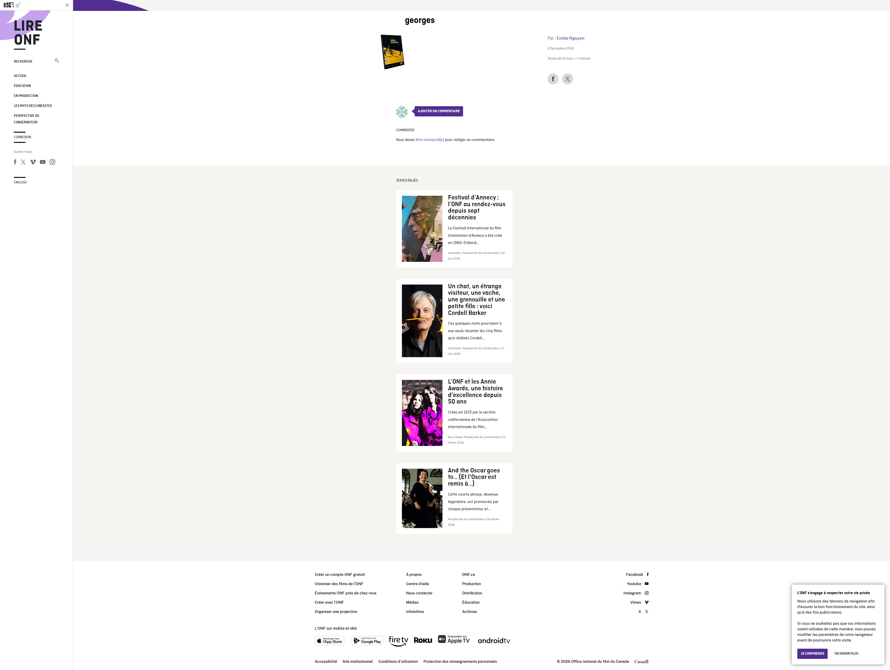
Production (471, 584)
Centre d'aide (417, 584)
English (20, 182)
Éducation (22, 86)
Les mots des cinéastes (33, 106)
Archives (469, 611)
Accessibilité (326, 661)
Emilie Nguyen (570, 38)
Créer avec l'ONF (329, 602)
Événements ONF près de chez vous (345, 593)
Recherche (23, 62)
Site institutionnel (358, 661)
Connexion (22, 137)
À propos (414, 574)
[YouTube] (42, 163)
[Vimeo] (33, 163)
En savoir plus (846, 654)
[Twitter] (23, 163)
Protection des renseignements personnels (460, 661)
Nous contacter (419, 593)
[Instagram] (52, 163)
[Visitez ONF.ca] (30, 5)
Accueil (20, 76)
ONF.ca (468, 574)
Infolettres (415, 611)
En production (26, 96)
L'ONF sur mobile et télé (336, 628)
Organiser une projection (336, 611)
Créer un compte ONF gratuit (340, 574)
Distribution (472, 593)
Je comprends (812, 654)
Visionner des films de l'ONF (339, 584)
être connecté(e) (430, 140)
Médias (412, 602)
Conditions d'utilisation (398, 661)
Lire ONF (28, 33)
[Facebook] (15, 163)
